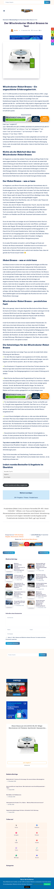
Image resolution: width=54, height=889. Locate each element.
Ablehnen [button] (27, 887)
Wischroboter (15, 536)
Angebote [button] (6, 474)
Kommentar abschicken (12, 643)
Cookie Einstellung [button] (38, 884)
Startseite (5, 19)
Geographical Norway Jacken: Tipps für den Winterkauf (19, 602)
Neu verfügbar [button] (7, 477)
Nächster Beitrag (44, 552)
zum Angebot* (27, 762)
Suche (47, 2)
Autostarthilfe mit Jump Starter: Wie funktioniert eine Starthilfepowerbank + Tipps (41, 566)
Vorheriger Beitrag (8, 552)
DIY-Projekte (18, 497)
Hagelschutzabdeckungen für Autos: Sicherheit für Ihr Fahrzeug (22, 810)
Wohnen (21, 536)
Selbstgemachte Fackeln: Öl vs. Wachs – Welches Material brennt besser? (25, 802)
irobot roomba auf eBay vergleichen (15, 485)
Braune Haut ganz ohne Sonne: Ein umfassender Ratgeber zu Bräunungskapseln (40, 603)
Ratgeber (8, 536)
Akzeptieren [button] (47, 884)
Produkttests (33, 497)
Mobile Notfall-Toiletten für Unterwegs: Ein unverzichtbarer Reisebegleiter (25, 779)
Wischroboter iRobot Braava (29, 539)
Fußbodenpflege (13, 19)
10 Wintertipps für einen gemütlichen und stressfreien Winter (19, 577)
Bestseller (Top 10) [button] (8, 471)
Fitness (26, 497)
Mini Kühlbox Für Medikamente (13, 794)
